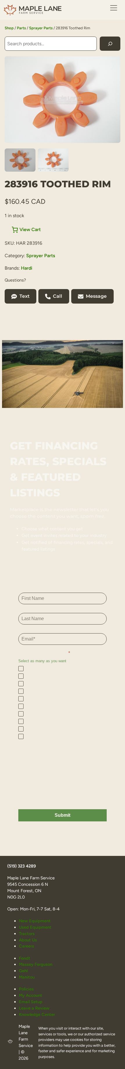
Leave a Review (34, 1008)
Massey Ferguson (35, 964)
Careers (26, 946)
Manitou (27, 977)
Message (96, 296)
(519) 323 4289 (21, 866)
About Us (28, 940)
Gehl (23, 970)
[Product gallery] (62, 99)
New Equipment (35, 920)
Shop (9, 28)
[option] (53, 160)
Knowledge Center (37, 1014)
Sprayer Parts (41, 28)
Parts (21, 28)
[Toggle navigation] (114, 7)
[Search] (110, 44)
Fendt (24, 958)
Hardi (26, 268)
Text (24, 296)
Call (57, 296)
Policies (26, 989)
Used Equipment (35, 927)
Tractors (27, 933)
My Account (30, 995)
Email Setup (30, 1001)
